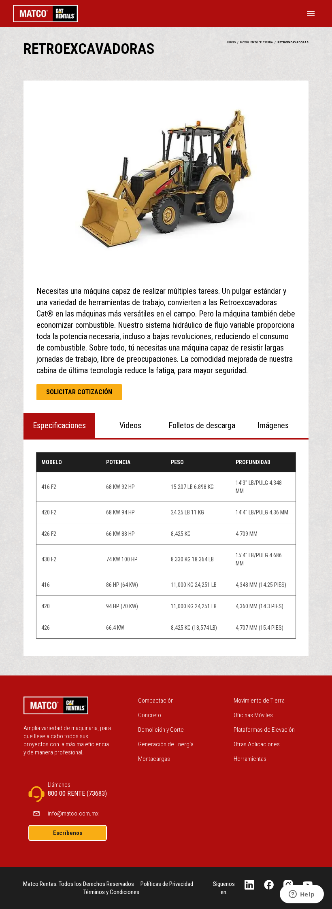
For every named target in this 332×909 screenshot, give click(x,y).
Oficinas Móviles (253, 715)
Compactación (156, 700)
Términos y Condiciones (111, 892)
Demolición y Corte (161, 729)
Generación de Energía (166, 744)
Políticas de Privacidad (166, 884)
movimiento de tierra (256, 42)
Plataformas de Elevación (264, 729)
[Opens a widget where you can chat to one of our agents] (301, 895)
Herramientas (250, 758)
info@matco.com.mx (73, 813)
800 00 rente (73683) (77, 793)
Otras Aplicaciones (257, 744)
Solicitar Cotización (79, 392)
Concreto (149, 715)
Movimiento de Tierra (259, 700)
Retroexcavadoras (293, 42)
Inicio (231, 42)
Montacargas (154, 758)
